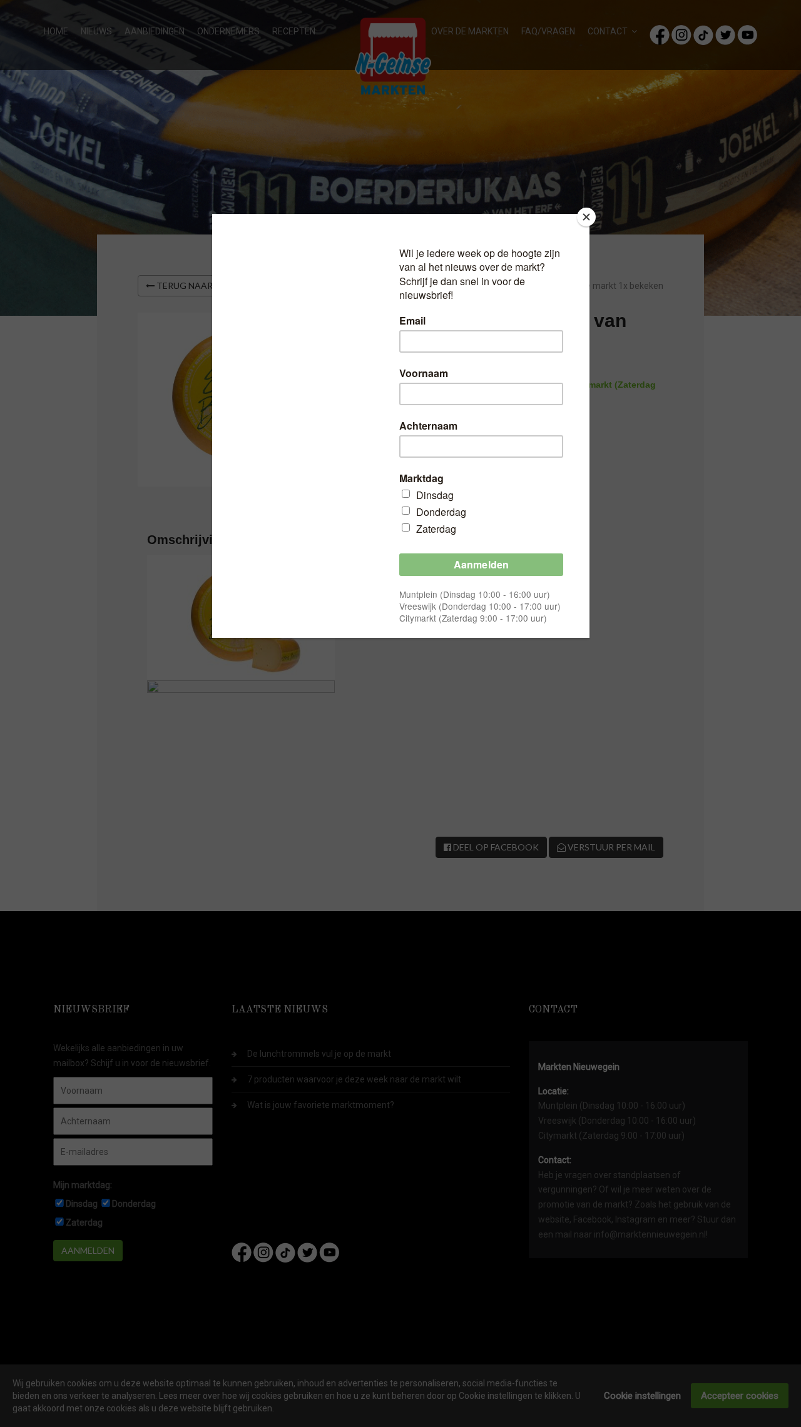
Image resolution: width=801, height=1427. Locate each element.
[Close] (586, 217)
